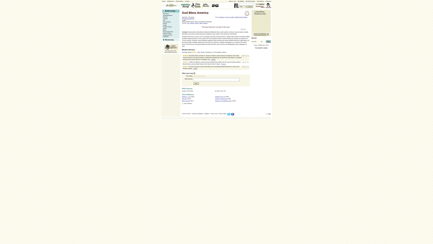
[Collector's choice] (206, 5)
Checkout (268, 1)
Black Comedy (204, 23)
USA (183, 17)
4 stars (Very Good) (202, 76)
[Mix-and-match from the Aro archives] (260, 3)
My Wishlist (241, 1)
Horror (165, 28)
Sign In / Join (232, 1)
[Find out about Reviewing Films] (195, 73)
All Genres (166, 13)
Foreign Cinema (167, 26)
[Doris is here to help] (268, 5)
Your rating (189, 76)
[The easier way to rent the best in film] (196, 5)
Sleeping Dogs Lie (220, 96)
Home (163, 1)
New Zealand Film (168, 31)
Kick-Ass (184, 98)
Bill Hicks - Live (186, 96)
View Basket (260, 1)
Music (164, 30)
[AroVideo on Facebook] (233, 115)
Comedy (165, 18)
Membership (169, 40)
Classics (165, 17)
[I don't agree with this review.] (246, 56)
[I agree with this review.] (248, 56)
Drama (165, 23)
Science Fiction (167, 33)
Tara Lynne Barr (229, 17)
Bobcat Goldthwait (189, 18)
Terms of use (214, 113)
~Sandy (213, 59)
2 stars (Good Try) (197, 76)
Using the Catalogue (197, 113)
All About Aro (170, 1)
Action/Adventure (167, 15)
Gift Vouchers (179, 1)
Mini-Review (188, 79)
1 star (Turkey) (194, 76)
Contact (186, 1)
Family (165, 25)
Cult (164, 20)
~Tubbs (195, 68)
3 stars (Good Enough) (199, 76)
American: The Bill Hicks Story (223, 101)
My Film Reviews (250, 1)
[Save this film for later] (260, 35)
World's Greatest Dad (221, 98)
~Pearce (223, 64)
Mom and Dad (186, 101)
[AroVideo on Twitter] (229, 115)
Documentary (166, 22)
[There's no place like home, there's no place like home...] (171, 5)
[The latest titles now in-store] (186, 5)
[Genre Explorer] (171, 46)
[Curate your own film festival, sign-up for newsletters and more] (216, 5)
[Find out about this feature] (267, 35)
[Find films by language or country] (260, 6)
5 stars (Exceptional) (204, 76)
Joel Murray (221, 17)
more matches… (188, 103)
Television (165, 36)
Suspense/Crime (167, 35)
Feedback (206, 113)
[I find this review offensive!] (244, 56)
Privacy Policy (222, 113)
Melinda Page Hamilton (241, 17)
